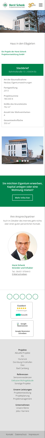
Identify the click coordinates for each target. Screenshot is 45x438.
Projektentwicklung (22, 392)
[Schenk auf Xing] (29, 296)
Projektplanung (23, 395)
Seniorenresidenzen (22, 377)
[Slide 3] (22, 161)
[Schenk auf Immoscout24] (35, 296)
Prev (3, 245)
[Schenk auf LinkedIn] (22, 296)
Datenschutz (21, 434)
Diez (22, 365)
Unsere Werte (22, 407)
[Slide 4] (25, 161)
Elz (22, 356)
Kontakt (9, 434)
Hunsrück (22, 359)
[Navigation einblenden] (40, 5)
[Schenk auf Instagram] (16, 296)
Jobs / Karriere (22, 411)
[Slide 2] (20, 161)
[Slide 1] (17, 161)
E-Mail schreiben (19, 274)
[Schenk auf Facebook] (9, 296)
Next (42, 245)
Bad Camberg (22, 368)
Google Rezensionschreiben (22, 332)
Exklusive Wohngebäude (22, 380)
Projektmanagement (22, 398)
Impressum (34, 434)
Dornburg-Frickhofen (22, 362)
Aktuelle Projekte (22, 352)
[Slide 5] (28, 161)
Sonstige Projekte (22, 383)
